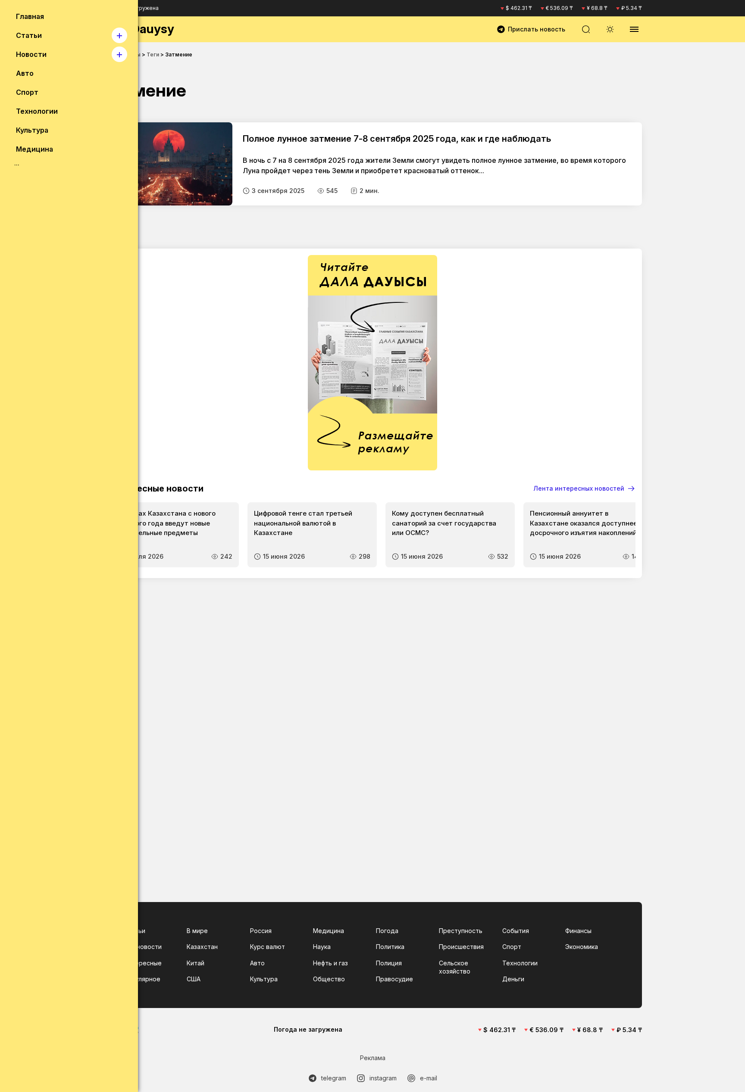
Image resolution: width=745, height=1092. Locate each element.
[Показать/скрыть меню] (634, 29)
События (515, 930)
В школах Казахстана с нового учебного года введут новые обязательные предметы (166, 523)
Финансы (578, 930)
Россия (261, 930)
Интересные (143, 963)
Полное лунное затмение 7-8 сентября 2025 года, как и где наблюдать (397, 139)
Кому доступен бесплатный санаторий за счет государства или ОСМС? (444, 523)
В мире (197, 930)
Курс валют (267, 946)
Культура (264, 979)
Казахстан (202, 946)
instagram (383, 1078)
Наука (322, 946)
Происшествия (461, 946)
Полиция (389, 963)
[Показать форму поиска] (586, 29)
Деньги (513, 979)
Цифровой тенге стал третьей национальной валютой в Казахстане (303, 523)
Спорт (511, 946)
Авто (257, 963)
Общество (329, 979)
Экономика (581, 946)
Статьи (134, 930)
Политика (390, 946)
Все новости (143, 946)
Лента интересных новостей (578, 488)
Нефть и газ (330, 963)
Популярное (142, 979)
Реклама (372, 1057)
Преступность (460, 930)
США (193, 979)
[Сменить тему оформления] (610, 29)
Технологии (520, 963)
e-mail (428, 1078)
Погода (387, 930)
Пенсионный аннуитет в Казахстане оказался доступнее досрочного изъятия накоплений (583, 523)
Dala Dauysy (138, 29)
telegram (333, 1078)
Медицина (328, 930)
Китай (195, 963)
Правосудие (394, 979)
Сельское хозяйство (454, 967)
